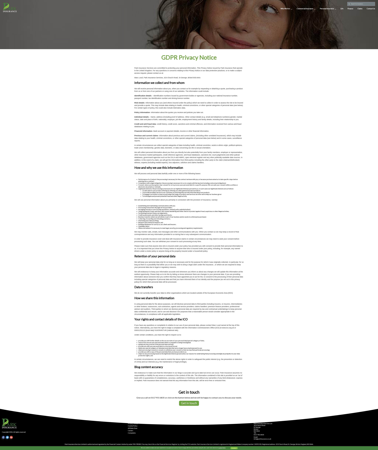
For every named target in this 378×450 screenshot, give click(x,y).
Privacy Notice (133, 423)
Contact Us (371, 9)
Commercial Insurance (306, 9)
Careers (130, 430)
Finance (350, 9)
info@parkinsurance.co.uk (262, 439)
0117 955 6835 (158, 397)
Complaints (132, 433)
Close (234, 448)
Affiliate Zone (132, 428)
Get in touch (189, 403)
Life (342, 9)
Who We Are (286, 9)
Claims (359, 9)
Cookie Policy (222, 448)
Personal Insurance (328, 9)
